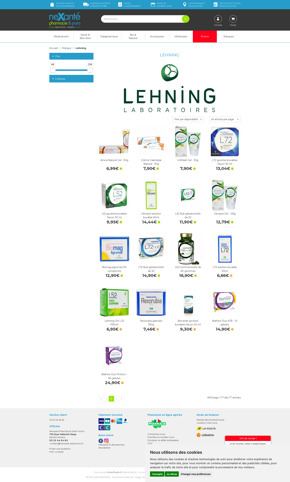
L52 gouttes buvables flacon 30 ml (114, 215)
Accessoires (157, 36)
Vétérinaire (181, 36)
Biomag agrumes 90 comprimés (114, 269)
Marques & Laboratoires (111, 444)
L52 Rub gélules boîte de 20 (188, 215)
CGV (150, 443)
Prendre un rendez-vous (161, 437)
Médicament (61, 36)
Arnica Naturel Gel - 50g (114, 160)
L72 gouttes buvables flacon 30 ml (224, 162)
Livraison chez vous (207, 422)
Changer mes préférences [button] (196, 474)
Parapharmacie (109, 36)
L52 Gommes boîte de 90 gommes (188, 269)
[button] (188, 119)
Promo (205, 36)
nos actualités (230, 4)
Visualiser (224, 261)
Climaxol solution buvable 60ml (151, 215)
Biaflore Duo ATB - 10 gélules (224, 322)
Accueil (53, 48)
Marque (66, 48)
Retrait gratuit (65, 4)
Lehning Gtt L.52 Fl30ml (114, 322)
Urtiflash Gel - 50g (187, 160)
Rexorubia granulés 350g (151, 322)
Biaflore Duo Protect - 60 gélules (114, 376)
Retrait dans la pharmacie (210, 419)
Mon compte (56, 451)
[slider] (53, 70)
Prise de (164, 4)
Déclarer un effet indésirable (163, 440)
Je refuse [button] (171, 474)
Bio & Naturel (133, 36)
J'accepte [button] (157, 474)
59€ (100, 4)
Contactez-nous (156, 434)
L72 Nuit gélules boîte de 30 (151, 269)
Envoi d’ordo (132, 4)
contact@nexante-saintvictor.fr (66, 443)
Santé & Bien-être (85, 36)
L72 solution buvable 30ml (225, 269)
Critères (60, 78)
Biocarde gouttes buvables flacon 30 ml (188, 322)
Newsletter (105, 447)
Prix (57, 56)
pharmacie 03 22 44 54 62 (197, 4)
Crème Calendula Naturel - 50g (151, 162)
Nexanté (105, 477)
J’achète (114, 154)
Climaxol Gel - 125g (225, 213)
